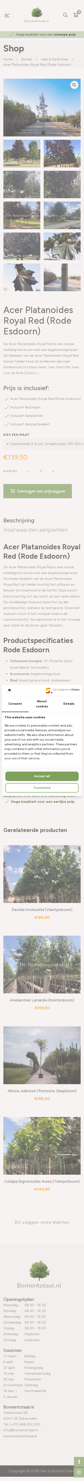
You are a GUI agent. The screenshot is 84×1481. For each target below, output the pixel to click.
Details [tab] (68, 704)
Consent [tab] (15, 704)
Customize (42, 788)
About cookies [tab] (42, 703)
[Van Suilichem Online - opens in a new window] (63, 690)
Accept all (42, 776)
